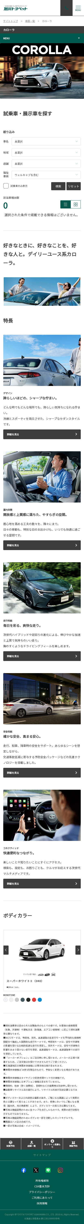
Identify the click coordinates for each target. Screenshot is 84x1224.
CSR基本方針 (42, 1186)
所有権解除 (42, 1180)
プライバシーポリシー (42, 1192)
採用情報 (42, 1203)
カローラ (9, 30)
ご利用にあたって (42, 1197)
